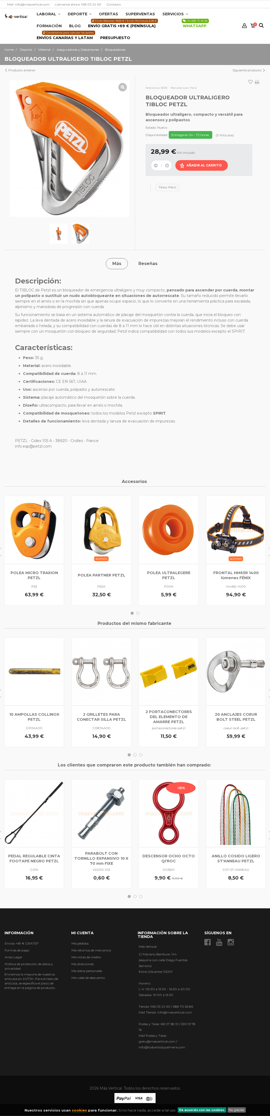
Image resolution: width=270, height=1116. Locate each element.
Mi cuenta (82, 933)
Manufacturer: (180, 88)
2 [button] (137, 613)
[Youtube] (219, 942)
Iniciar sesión (244, 26)
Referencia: (153, 88)
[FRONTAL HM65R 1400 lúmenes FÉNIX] (236, 530)
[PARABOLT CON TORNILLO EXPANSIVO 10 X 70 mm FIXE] (101, 813)
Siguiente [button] (124, 148)
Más (116, 263)
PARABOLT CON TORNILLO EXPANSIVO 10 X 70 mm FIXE (101, 858)
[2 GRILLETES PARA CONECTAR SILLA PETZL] (101, 671)
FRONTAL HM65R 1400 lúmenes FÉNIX (236, 575)
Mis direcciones (82, 964)
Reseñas (147, 263)
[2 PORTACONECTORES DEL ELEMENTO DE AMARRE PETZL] (168, 671)
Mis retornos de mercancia (91, 950)
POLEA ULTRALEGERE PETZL (168, 575)
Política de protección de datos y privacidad (29, 966)
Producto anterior (22, 70)
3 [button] (140, 754)
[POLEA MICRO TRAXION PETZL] (34, 530)
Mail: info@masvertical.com (28, 4)
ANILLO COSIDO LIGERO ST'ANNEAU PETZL (236, 858)
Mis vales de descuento (88, 978)
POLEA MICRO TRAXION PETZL (34, 575)
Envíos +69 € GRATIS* (21, 943)
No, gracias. (236, 1110)
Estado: (151, 127)
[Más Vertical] (16, 16)
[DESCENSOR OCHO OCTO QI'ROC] (168, 813)
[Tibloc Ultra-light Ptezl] (59, 234)
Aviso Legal (13, 957)
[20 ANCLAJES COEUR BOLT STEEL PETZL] (236, 671)
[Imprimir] (257, 82)
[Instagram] (231, 942)
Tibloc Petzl (167, 187)
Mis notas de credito (86, 957)
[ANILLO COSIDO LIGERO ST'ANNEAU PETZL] (236, 813)
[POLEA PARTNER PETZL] (101, 530)
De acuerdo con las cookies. (202, 1110)
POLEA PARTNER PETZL (101, 575)
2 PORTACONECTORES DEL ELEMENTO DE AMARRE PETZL (169, 716)
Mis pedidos (80, 943)
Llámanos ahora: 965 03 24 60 (78, 4)
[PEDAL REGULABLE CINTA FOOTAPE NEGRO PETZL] (34, 813)
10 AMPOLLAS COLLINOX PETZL (34, 717)
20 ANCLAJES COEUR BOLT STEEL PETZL (236, 717)
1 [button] (132, 613)
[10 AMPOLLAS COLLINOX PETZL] (34, 671)
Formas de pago (17, 950)
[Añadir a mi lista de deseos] (250, 82)
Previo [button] (14, 148)
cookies (79, 1110)
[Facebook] (207, 942)
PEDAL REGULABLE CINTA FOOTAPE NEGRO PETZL (34, 858)
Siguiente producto (247, 70)
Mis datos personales (86, 971)
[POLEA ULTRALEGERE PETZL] (168, 530)
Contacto (114, 4)
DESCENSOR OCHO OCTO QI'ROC (168, 858)
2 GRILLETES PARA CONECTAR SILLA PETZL (101, 717)
